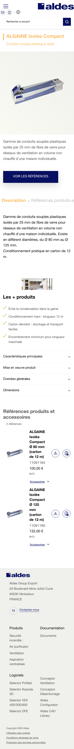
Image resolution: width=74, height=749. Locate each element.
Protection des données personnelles (26, 743)
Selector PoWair (20, 683)
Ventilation (16, 653)
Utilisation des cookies (18, 733)
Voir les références (30, 176)
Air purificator (18, 647)
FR (23, 12)
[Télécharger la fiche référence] (55, 453)
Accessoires (37, 482)
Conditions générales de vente (22, 738)
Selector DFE (18, 711)
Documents (48, 636)
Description (14, 201)
